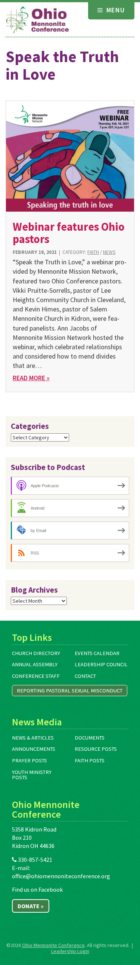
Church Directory (36, 653)
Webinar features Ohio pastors (69, 232)
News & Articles (33, 737)
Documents (90, 737)
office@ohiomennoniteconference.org (61, 876)
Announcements (33, 749)
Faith (93, 252)
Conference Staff (36, 676)
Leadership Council (101, 664)
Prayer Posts (29, 760)
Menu (115, 10)
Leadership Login (70, 951)
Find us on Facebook (37, 889)
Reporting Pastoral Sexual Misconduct (69, 690)
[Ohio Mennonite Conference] (37, 20)
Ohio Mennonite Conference (53, 945)
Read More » (31, 378)
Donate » (31, 906)
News (109, 252)
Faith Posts (90, 760)
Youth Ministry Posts (32, 775)
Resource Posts (96, 749)
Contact (85, 676)
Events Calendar (97, 653)
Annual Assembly (34, 664)
